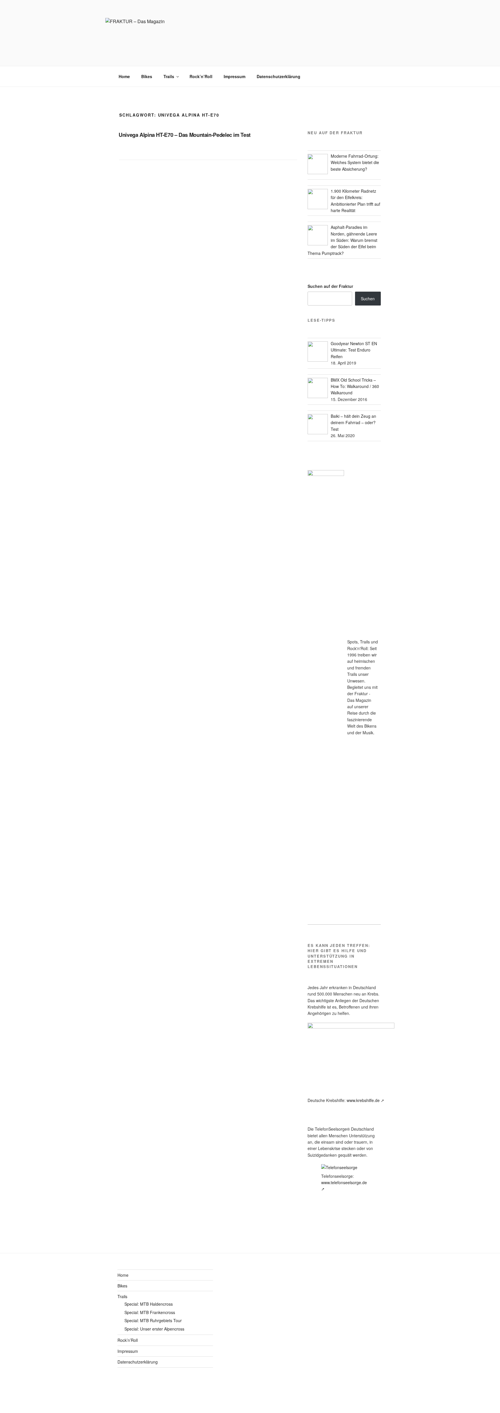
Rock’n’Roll (201, 76)
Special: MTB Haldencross (148, 1304)
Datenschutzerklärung (278, 76)
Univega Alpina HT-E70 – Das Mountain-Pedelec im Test (185, 135)
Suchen (368, 298)
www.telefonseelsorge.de (344, 1182)
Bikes (146, 76)
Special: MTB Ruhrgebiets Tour (153, 1320)
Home (124, 76)
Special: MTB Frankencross (149, 1312)
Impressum (234, 76)
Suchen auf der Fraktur (330, 286)
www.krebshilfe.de (363, 1100)
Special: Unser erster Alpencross (154, 1329)
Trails (168, 76)
